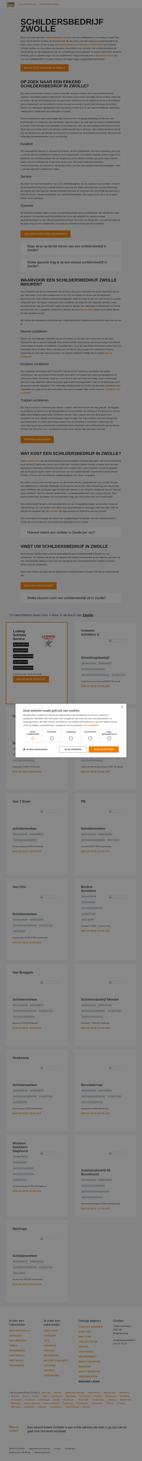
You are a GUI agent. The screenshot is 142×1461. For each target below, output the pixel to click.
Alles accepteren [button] (104, 749)
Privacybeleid (91, 725)
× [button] (122, 707)
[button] (35, 749)
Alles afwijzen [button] (73, 749)
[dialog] (71, 730)
